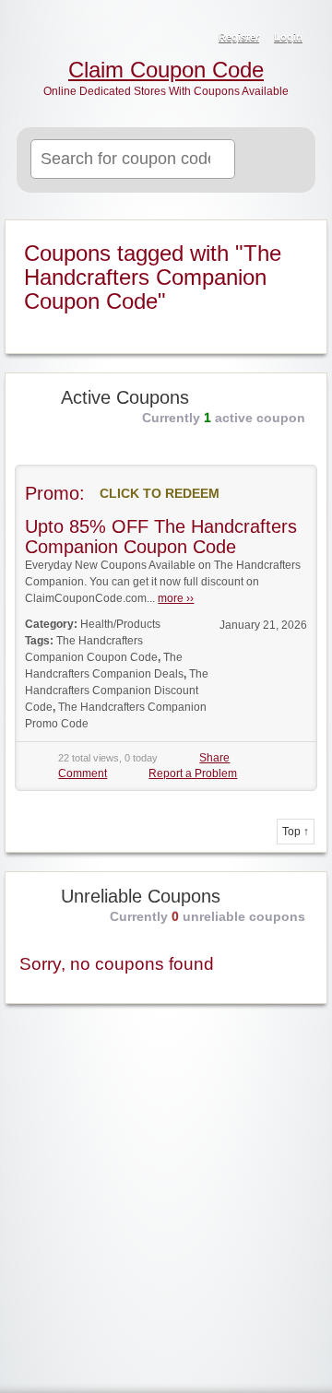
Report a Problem (192, 773)
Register (239, 36)
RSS (306, 24)
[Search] (279, 160)
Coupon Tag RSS (302, 235)
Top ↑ (295, 831)
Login (288, 36)
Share (214, 757)
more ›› (176, 598)
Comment (82, 773)
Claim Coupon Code (166, 70)
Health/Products (120, 624)
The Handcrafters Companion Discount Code (116, 690)
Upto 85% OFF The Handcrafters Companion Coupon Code (161, 536)
